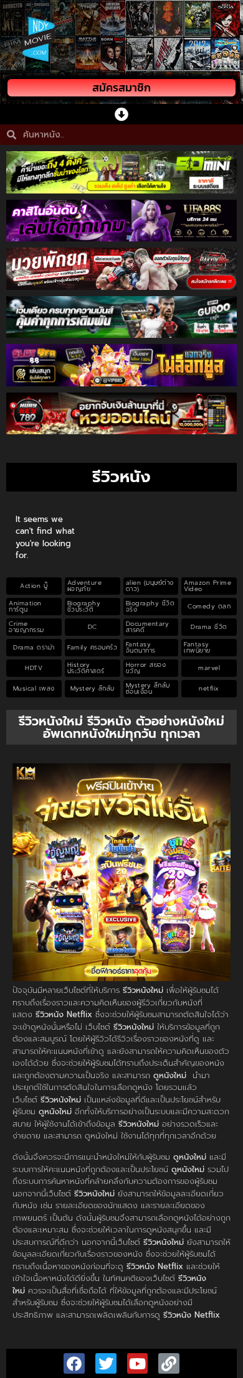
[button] (122, 114)
